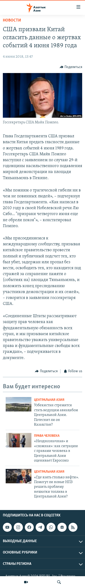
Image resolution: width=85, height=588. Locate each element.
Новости (12, 20)
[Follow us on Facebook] (29, 527)
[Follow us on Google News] (61, 527)
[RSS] (72, 527)
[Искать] (59, 582)
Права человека (47, 436)
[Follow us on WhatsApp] (51, 527)
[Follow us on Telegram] (40, 527)
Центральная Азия (49, 400)
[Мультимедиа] (26, 582)
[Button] (71, 67)
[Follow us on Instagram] (18, 527)
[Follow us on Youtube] (7, 527)
